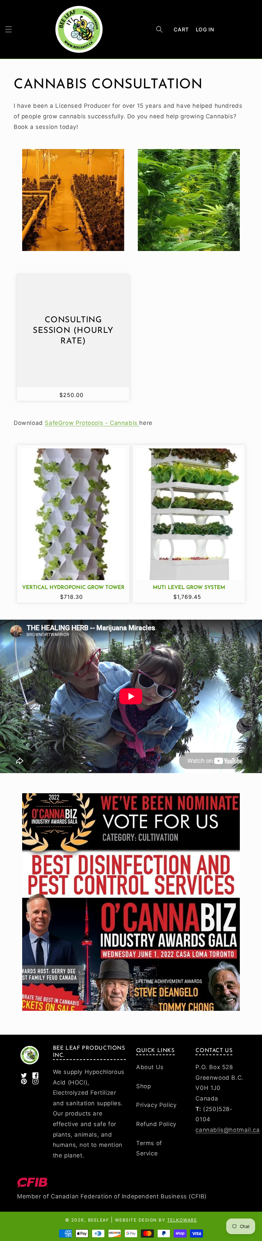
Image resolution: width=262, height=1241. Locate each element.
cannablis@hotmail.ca (227, 1129)
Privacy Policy (156, 1105)
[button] (8, 29)
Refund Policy (156, 1124)
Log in (205, 29)
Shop (143, 1086)
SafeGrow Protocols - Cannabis (92, 422)
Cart (181, 29)
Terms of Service (149, 1148)
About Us (150, 1067)
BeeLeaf (98, 1220)
